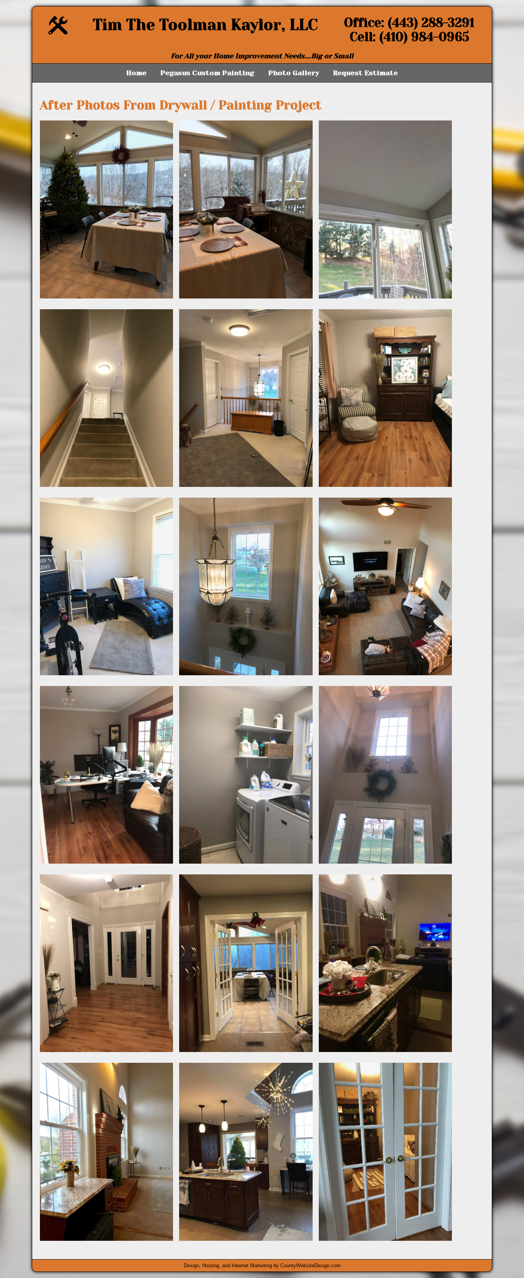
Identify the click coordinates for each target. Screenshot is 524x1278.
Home (136, 73)
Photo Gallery (293, 73)
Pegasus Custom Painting (207, 73)
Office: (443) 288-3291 (409, 23)
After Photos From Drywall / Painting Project (180, 105)
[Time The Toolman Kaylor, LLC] (58, 32)
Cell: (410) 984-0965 (409, 37)
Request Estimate (365, 73)
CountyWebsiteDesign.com (310, 1265)
